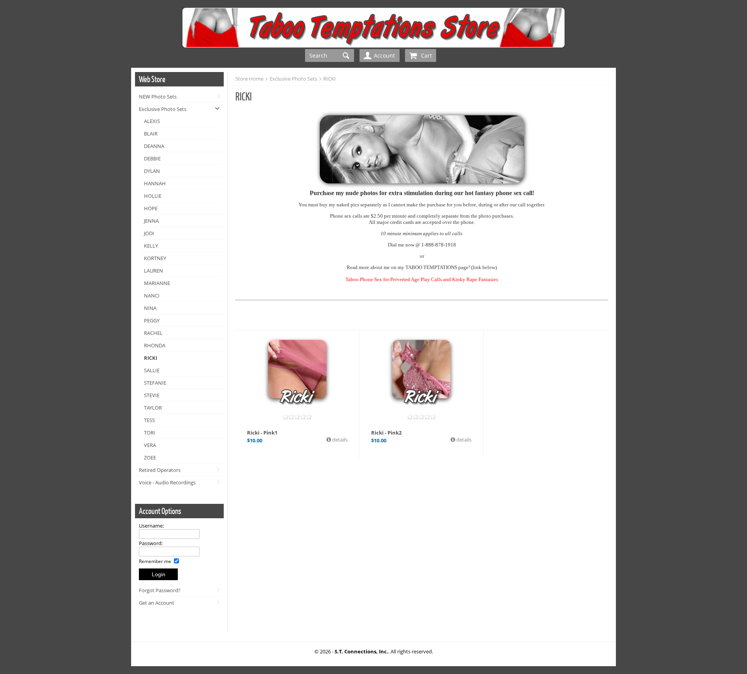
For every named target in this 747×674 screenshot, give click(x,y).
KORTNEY (155, 258)
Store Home (249, 78)
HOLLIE (152, 195)
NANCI (152, 295)
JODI (149, 233)
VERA (150, 445)
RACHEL (153, 332)
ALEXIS (152, 121)
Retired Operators (160, 469)
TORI (149, 432)
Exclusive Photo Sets (162, 109)
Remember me (155, 561)
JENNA (151, 220)
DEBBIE (152, 158)
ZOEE (150, 457)
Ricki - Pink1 (262, 432)
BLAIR (151, 133)
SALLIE (152, 370)
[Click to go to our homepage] (373, 45)
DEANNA (154, 146)
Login (158, 574)
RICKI (150, 357)
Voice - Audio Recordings (167, 482)
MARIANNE (157, 283)
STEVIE (152, 395)
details (339, 439)
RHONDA (154, 345)
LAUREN (153, 270)
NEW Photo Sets (158, 96)
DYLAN (152, 170)
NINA (150, 307)
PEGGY (152, 320)
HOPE (151, 208)
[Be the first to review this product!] (297, 416)
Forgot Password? (160, 590)
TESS (149, 420)
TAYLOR (153, 407)
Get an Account (156, 602)
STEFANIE (155, 382)
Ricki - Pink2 (386, 432)
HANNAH (155, 183)
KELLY (151, 245)
